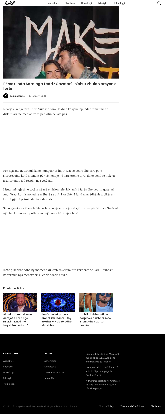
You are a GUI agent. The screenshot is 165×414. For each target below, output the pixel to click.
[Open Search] (159, 3)
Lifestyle (102, 3)
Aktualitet (53, 3)
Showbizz (70, 3)
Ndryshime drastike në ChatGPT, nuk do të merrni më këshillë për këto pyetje (103, 384)
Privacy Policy (106, 406)
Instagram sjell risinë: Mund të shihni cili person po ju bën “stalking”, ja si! (102, 371)
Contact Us (50, 366)
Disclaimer (156, 406)
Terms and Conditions (132, 406)
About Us (49, 378)
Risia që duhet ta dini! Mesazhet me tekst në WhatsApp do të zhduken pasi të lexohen (102, 357)
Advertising (50, 360)
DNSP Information (54, 372)
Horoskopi (86, 3)
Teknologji (119, 3)
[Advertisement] (61, 142)
